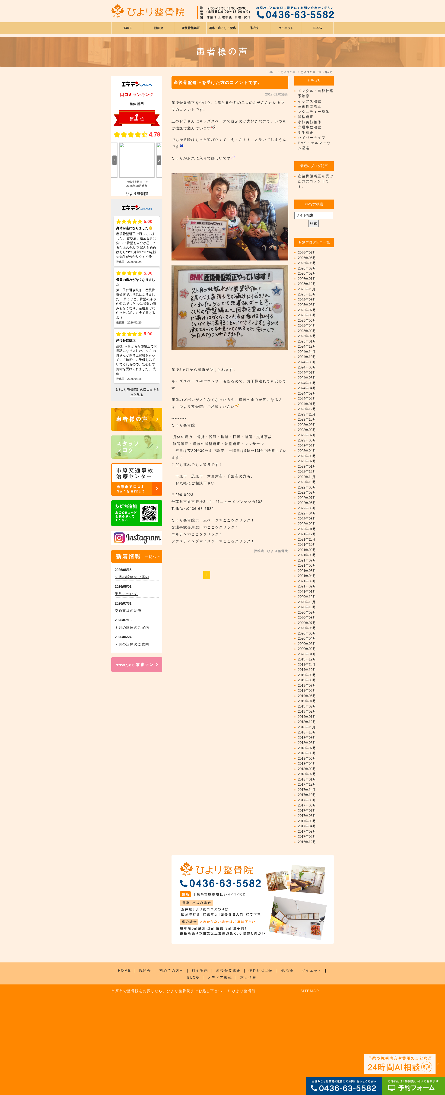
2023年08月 (307, 430)
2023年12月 (307, 409)
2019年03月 (307, 706)
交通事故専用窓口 (187, 527)
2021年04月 (307, 576)
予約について (126, 594)
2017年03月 (307, 831)
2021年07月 (307, 560)
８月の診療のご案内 (132, 627)
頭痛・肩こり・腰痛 (222, 28)
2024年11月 (306, 352)
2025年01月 (307, 341)
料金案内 (200, 970)
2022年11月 (306, 477)
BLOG (193, 977)
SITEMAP (309, 991)
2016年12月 (307, 842)
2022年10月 (307, 482)
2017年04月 (307, 826)
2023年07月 (307, 435)
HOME (127, 28)
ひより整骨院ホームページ (195, 520)
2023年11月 (306, 414)
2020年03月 (307, 644)
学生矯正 (306, 132)
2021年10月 (307, 544)
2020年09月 (307, 612)
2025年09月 (307, 300)
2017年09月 (307, 800)
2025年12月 (307, 284)
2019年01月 (307, 717)
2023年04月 (307, 451)
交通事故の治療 (128, 611)
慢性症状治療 (261, 970)
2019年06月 (307, 690)
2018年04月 (307, 763)
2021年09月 (307, 550)
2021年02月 (307, 586)
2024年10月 (307, 357)
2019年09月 (307, 675)
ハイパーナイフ (312, 138)
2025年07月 (307, 310)
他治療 (287, 970)
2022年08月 (307, 492)
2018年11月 (306, 727)
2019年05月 (307, 696)
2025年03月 (307, 331)
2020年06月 (307, 628)
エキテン (179, 534)
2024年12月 (307, 346)
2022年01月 (307, 529)
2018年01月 (307, 779)
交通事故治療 (310, 127)
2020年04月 (307, 638)
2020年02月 (307, 649)
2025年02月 (307, 336)
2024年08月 (307, 367)
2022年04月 (307, 513)
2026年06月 (307, 258)
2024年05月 (307, 383)
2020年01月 (307, 654)
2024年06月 (307, 378)
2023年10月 (307, 419)
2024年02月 (307, 398)
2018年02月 (307, 774)
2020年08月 (307, 617)
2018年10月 (307, 732)
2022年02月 (307, 524)
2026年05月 (307, 263)
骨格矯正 (306, 117)
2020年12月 (307, 597)
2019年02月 (307, 711)
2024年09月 (307, 362)
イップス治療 (310, 101)
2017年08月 (307, 805)
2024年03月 (307, 393)
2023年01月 (307, 466)
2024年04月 (307, 388)
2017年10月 (307, 795)
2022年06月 (307, 503)
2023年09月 (307, 425)
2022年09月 (307, 487)
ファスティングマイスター (195, 541)
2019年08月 (307, 680)
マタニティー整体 (314, 112)
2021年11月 (306, 539)
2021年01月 (307, 592)
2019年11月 (306, 665)
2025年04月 (307, 325)
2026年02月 (307, 273)
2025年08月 (307, 305)
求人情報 (248, 977)
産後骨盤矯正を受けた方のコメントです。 (218, 82)
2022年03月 (307, 519)
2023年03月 (307, 456)
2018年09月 (307, 738)
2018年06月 (307, 753)
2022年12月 (307, 471)
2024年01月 (307, 404)
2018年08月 (307, 743)
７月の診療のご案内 (132, 644)
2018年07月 (307, 748)
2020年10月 (307, 607)
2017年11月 (306, 790)
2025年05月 (307, 320)
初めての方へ (171, 970)
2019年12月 (307, 659)
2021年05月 (307, 571)
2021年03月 (307, 581)
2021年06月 (307, 565)
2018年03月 (307, 769)
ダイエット (312, 970)
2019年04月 (307, 701)
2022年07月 (307, 498)
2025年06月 (307, 315)
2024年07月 (307, 373)
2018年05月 (307, 758)
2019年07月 (307, 685)
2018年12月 (307, 722)
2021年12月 (307, 534)
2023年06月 (307, 440)
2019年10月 (307, 670)
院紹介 (145, 970)
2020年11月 (306, 602)
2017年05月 (307, 821)
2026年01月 (307, 279)
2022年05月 (307, 508)
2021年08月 (307, 555)
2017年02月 (307, 836)
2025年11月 (306, 289)
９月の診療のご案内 (132, 577)
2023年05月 (307, 446)
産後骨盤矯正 (310, 106)
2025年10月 (307, 294)
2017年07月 (307, 811)
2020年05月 (307, 633)
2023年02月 (307, 461)
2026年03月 (307, 268)
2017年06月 (307, 816)
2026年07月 (307, 252)
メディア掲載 (219, 977)
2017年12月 (307, 784)
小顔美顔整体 (310, 122)
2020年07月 (307, 623)
